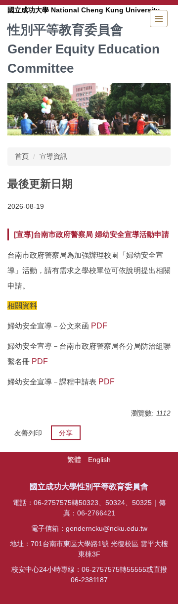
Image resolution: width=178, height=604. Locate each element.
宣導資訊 (53, 156)
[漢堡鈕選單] (159, 18)
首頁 (22, 156)
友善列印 (28, 433)
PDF (99, 326)
